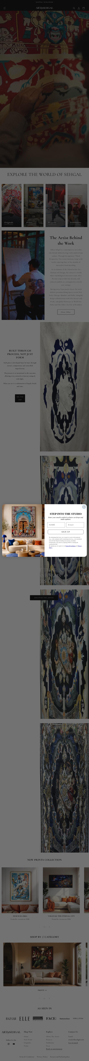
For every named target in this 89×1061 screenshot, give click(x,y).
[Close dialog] (84, 507)
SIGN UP (66, 532)
